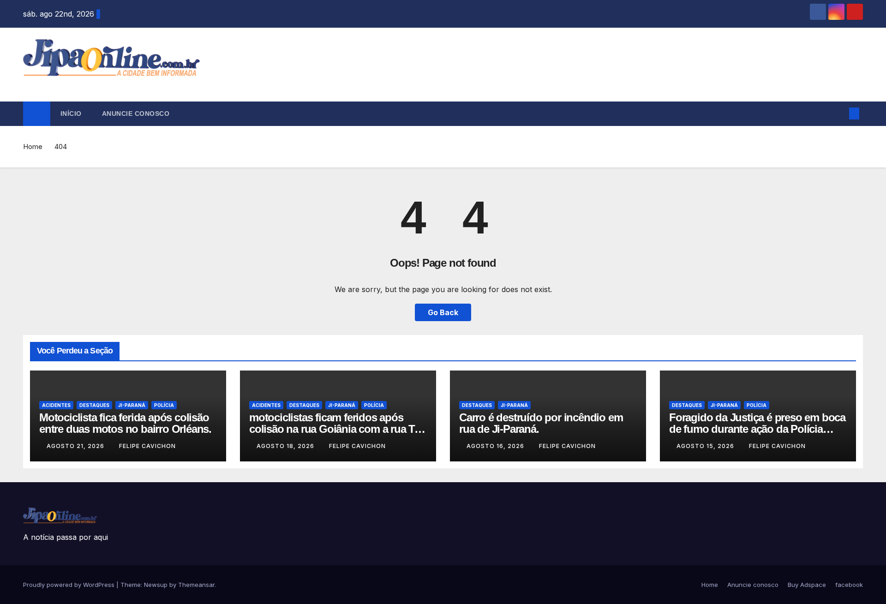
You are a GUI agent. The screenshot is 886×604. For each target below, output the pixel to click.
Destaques (94, 405)
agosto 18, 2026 (286, 446)
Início (71, 113)
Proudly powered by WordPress (69, 584)
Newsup (156, 584)
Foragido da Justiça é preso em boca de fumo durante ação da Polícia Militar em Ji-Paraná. (757, 429)
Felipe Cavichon (147, 446)
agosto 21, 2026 (76, 446)
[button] (839, 113)
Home (32, 146)
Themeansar (196, 584)
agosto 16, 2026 (496, 446)
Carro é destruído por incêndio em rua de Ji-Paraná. (541, 423)
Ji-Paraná (131, 405)
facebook (849, 584)
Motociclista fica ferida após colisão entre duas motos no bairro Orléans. (125, 423)
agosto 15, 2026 (706, 446)
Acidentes (56, 405)
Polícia (164, 405)
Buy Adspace (807, 584)
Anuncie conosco (136, 113)
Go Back (443, 312)
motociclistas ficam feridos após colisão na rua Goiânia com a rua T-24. (333, 429)
